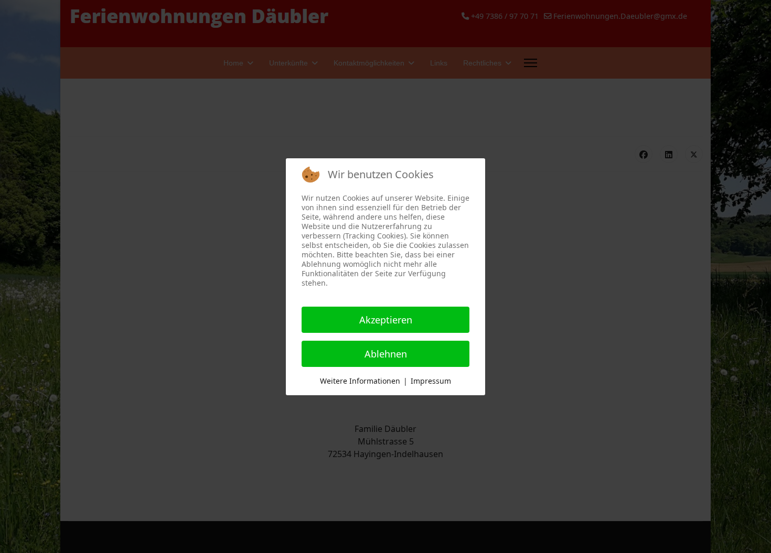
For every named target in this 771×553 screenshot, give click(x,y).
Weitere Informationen (360, 381)
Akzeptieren (385, 319)
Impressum (431, 381)
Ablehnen (386, 354)
